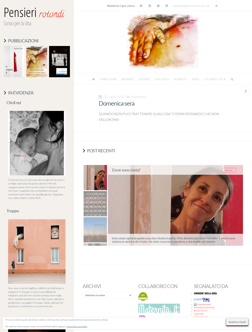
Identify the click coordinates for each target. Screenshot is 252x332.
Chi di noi (13, 102)
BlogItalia (201, 311)
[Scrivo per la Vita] (163, 68)
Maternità (139, 97)
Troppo (12, 210)
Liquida (199, 314)
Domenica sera (116, 103)
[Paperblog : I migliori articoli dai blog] (202, 299)
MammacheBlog (204, 307)
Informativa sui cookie (77, 326)
